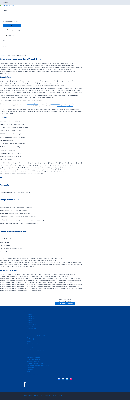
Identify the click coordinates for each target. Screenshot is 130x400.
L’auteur (5, 10)
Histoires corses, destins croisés (36, 336)
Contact (5, 46)
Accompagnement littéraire (10, 21)
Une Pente (30, 346)
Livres (4, 16)
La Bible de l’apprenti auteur (35, 348)
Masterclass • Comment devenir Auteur (38, 365)
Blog (28, 371)
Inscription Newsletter (33, 357)
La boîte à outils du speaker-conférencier (39, 350)
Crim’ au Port (31, 314)
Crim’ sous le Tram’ (32, 324)
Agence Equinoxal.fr (58, 395)
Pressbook (30, 369)
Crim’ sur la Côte (31, 328)
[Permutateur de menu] (12, 25)
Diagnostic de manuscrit (14, 30)
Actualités (5, 2)
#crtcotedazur (55, 104)
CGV (50, 395)
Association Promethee (33, 359)
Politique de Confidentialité (41, 395)
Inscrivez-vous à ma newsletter (65, 303)
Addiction (30, 342)
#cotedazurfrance (32, 104)
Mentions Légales (28, 395)
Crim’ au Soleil (31, 320)
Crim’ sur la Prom (32, 326)
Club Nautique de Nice (33, 344)
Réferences (6, 41)
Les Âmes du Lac (32, 340)
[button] (19, 21)
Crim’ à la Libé (31, 318)
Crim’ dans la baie (32, 316)
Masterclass (11, 35)
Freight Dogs (31, 338)
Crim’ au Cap (30, 322)
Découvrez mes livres (33, 361)
